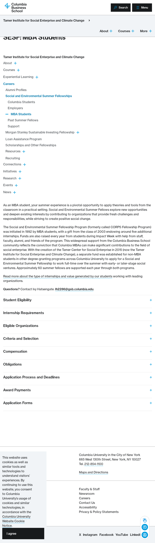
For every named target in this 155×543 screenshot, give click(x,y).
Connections (12, 164)
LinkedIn (136, 535)
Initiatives (10, 171)
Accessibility (88, 507)
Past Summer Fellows (23, 120)
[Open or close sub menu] (111, 31)
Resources (12, 151)
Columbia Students (21, 102)
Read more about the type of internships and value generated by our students (57, 276)
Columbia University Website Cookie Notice (16, 521)
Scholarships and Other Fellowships (30, 145)
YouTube (121, 535)
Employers (15, 108)
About (104, 31)
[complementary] (144, 527)
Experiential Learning (18, 77)
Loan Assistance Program (23, 139)
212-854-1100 (93, 464)
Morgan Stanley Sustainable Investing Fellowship (39, 132)
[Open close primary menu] (89, 20)
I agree (11, 533)
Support (13, 126)
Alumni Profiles (15, 90)
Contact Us (87, 503)
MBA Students (21, 114)
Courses (124, 31)
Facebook (106, 535)
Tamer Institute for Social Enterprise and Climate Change (43, 20)
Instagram (90, 535)
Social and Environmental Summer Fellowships (38, 96)
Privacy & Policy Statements (99, 512)
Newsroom (87, 494)
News (7, 192)
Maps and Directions (93, 472)
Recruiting (12, 158)
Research (9, 178)
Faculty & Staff (89, 489)
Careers (9, 84)
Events (8, 185)
